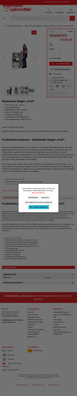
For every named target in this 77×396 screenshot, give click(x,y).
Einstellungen (33, 197)
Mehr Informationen (38, 192)
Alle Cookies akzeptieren (39, 207)
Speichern (45, 197)
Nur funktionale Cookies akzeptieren (39, 202)
